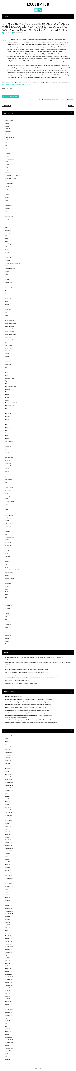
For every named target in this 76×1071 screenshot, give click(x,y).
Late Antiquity (8, 364)
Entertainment (8, 205)
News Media (8, 444)
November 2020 (9, 752)
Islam (6, 307)
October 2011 (8, 1045)
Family (6, 227)
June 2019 (7, 799)
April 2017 (7, 867)
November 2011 (9, 1042)
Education (7, 197)
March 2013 (8, 1001)
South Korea (8, 550)
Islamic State (8, 309)
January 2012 (8, 1037)
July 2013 (7, 990)
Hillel (6, 276)
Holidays (7, 285)
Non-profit (46, 99)
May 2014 (7, 963)
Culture (6, 189)
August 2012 (8, 1018)
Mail (6, 383)
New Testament (9, 441)
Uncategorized (8, 605)
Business (12, 96)
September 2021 (9, 736)
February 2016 (8, 905)
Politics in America (9, 485)
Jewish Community (9, 320)
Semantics (7, 531)
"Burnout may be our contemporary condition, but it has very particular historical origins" (27, 669)
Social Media (8, 545)
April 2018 (7, 837)
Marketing (7, 389)
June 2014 (7, 960)
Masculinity (7, 397)
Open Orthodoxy (9, 457)
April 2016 (7, 900)
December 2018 (9, 815)
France (6, 241)
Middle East (8, 413)
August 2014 (8, 955)
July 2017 (7, 859)
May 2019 (7, 801)
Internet (7, 301)
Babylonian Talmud (9, 137)
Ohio (6, 455)
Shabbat (7, 539)
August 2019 (8, 793)
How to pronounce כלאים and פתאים (14, 660)
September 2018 (9, 823)
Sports (6, 553)
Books (6, 148)
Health (6, 274)
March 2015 (8, 936)
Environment (8, 208)
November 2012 (9, 1009)
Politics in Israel (9, 487)
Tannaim (7, 575)
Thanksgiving (8, 592)
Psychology (8, 496)
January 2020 (8, 779)
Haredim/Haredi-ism (10, 268)
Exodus (7, 222)
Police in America (9, 479)
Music (6, 435)
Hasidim (7, 271)
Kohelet (7, 359)
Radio (6, 509)
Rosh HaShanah (9, 523)
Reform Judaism (9, 515)
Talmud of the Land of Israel (12, 570)
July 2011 (7, 1053)
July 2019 (7, 796)
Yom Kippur (8, 635)
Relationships (8, 518)
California (7, 153)
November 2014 (9, 946)
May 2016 (7, 897)
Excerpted (38, 4)
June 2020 (7, 766)
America (7, 123)
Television (7, 586)
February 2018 (8, 842)
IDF (5, 293)
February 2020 (8, 777)
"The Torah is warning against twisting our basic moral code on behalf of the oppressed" (27, 672)
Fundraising (8, 244)
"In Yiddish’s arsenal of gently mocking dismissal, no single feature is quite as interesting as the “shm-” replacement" (34, 657)
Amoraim (7, 126)
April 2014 (7, 966)
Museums (7, 433)
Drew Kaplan (8, 33)
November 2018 (9, 818)
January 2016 (8, 908)
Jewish (6, 315)
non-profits (52, 99)
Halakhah (7, 260)
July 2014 (7, 957)
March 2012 (8, 1031)
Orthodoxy (7, 460)
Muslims (7, 438)
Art (5, 134)
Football (7, 238)
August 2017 (8, 856)
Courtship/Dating (9, 183)
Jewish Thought (9, 340)
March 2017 (8, 870)
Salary (57, 99)
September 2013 (9, 985)
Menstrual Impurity (9, 405)
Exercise (7, 219)
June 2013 (7, 993)
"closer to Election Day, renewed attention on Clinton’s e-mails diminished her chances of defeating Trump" (31, 675)
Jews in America (9, 345)
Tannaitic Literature (9, 578)
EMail (6, 200)
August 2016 (8, 889)
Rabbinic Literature (9, 501)
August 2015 (8, 922)
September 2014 (9, 952)
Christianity (7, 161)
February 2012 (8, 1034)
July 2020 (7, 763)
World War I (8, 622)
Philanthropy (8, 474)
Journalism (7, 350)
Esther (6, 211)
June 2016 (7, 894)
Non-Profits (7, 452)
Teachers (7, 581)
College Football (9, 170)
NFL (6, 449)
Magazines (7, 381)
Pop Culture (8, 490)
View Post (7, 667)
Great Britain (8, 257)
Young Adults (8, 638)
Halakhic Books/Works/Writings (12, 263)
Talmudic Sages (9, 572)
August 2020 (8, 760)
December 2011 (9, 1040)
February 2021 (8, 747)
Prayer (6, 493)
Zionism (7, 644)
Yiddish (7, 633)
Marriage (7, 392)
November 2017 (9, 848)
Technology (8, 583)
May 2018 (7, 834)
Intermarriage (8, 298)
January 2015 (8, 941)
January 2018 (8, 845)
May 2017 (7, 864)
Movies (6, 430)
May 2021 (7, 741)
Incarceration (8, 296)
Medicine (7, 400)
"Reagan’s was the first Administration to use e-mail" (18, 680)
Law (6, 367)
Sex (6, 534)
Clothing (7, 164)
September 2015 (9, 919)
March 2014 (8, 968)
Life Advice (7, 370)
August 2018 (8, 826)
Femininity (7, 233)
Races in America (9, 507)
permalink (70, 99)
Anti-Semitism (8, 129)
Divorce (7, 192)
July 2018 (7, 829)
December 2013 (9, 977)
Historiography (8, 282)
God (6, 255)
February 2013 (8, 1004)
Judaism (7, 353)
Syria (6, 564)
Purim (6, 498)
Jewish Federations (10, 329)
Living (6, 375)
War (6, 611)
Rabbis (6, 504)
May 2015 (7, 930)
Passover (7, 468)
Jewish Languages (9, 331)
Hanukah (7, 266)
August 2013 (8, 988)
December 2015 (9, 911)
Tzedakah (7, 602)
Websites (7, 613)
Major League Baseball (10, 386)
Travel (6, 594)
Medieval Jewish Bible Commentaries (14, 403)
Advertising (7, 118)
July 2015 (7, 925)
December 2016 (9, 878)
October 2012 (8, 1012)
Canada (7, 156)
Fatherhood (8, 230)
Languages (7, 361)
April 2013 (7, 999)
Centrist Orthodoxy (9, 159)
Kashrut (7, 356)
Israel (6, 312)
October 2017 (8, 851)
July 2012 (7, 1020)
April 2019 (7, 804)
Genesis (7, 252)
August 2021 (8, 738)
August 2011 (8, 1051)
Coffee (6, 167)
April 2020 (7, 771)
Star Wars (7, 556)
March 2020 (8, 774)
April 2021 (7, 744)
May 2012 (7, 1026)
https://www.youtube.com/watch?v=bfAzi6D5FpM (16, 84)
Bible (6, 145)
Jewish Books (8, 318)
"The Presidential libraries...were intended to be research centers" (21, 683)
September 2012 (9, 1015)
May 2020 (7, 768)
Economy (7, 194)
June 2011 (7, 1056)
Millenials (7, 416)
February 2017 (8, 872)
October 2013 (8, 982)
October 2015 (8, 916)
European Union (9, 216)
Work (6, 619)
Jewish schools (8, 337)
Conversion (8, 181)
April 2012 (7, 1029)
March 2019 (8, 807)
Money (16, 96)
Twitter (36, 10)
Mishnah (7, 419)
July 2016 (7, 892)
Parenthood (8, 465)
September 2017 (9, 853)
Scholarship (8, 526)
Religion (7, 520)
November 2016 (9, 881)
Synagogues (8, 561)
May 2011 (7, 1059)
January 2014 (8, 974)
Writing (6, 627)
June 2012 (7, 1023)
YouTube (7, 641)
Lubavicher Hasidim (10, 378)
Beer (6, 142)
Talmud (6, 567)
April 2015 (7, 933)
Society (6, 548)
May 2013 (7, 996)
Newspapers (8, 446)
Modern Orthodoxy (9, 422)
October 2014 (8, 949)
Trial (6, 597)
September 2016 (9, 886)
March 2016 (8, 903)
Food (6, 235)
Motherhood (8, 427)
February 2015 (8, 938)
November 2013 (9, 979)
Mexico (6, 411)
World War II (8, 624)
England (7, 203)
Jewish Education (9, 326)
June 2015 (7, 927)
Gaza (6, 246)
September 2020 (9, 757)
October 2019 (8, 788)
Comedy (7, 172)
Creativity (7, 186)
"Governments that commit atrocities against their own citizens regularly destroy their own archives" (29, 677)
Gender (7, 249)
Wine (6, 616)
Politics (6, 482)
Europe (6, 214)
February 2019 (8, 810)
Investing (7, 304)
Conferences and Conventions (12, 175)
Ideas (6, 290)
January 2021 (8, 749)
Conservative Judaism (10, 178)
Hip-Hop (7, 279)
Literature (7, 372)
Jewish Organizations (10, 334)
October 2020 (8, 755)
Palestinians (8, 463)
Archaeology (8, 131)
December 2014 (9, 944)
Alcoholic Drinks (9, 120)
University (7, 608)
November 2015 (9, 914)
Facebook (7, 224)
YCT (6, 630)
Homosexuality (8, 288)
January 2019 (8, 812)
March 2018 (8, 840)
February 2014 (8, 971)
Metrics (6, 408)
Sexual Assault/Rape (10, 537)
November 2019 (9, 785)
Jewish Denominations (10, 323)
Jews (6, 342)
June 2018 (7, 831)
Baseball (7, 140)
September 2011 (9, 1048)
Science (7, 529)
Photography (8, 477)
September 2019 (9, 790)
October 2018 (8, 820)
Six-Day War (8, 542)
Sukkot (6, 559)
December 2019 (9, 782)
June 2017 (7, 862)
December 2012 (9, 1007)
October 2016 (8, 883)
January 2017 (8, 875)
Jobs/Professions (9, 348)
